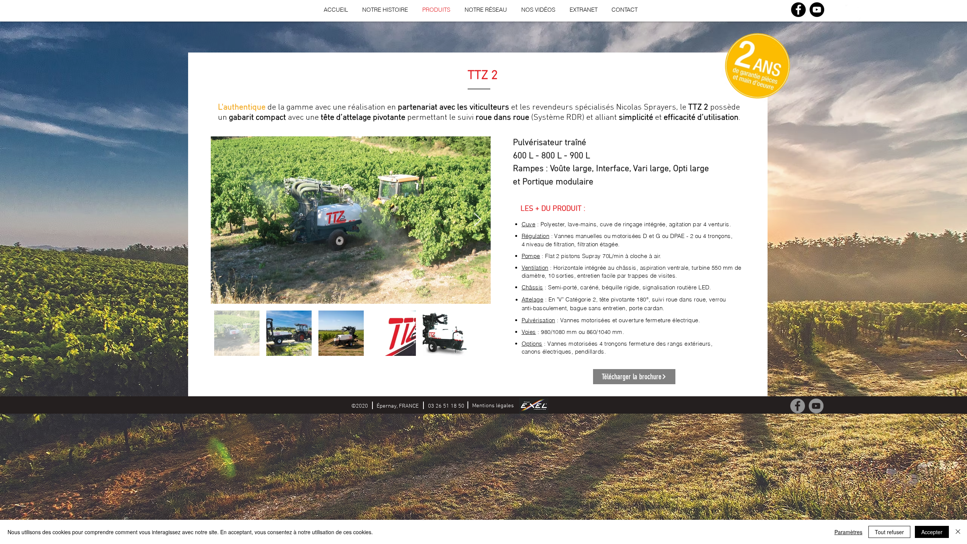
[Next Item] (477, 220)
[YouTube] (816, 9)
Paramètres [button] (848, 532)
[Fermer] (957, 532)
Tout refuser (889, 532)
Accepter (931, 532)
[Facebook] (798, 9)
